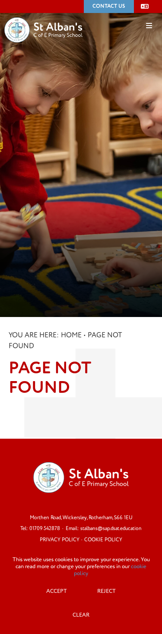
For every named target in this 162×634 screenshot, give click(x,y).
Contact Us (108, 6)
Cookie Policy (103, 540)
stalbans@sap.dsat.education (111, 528)
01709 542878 (44, 528)
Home (71, 335)
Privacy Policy (59, 540)
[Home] (43, 16)
